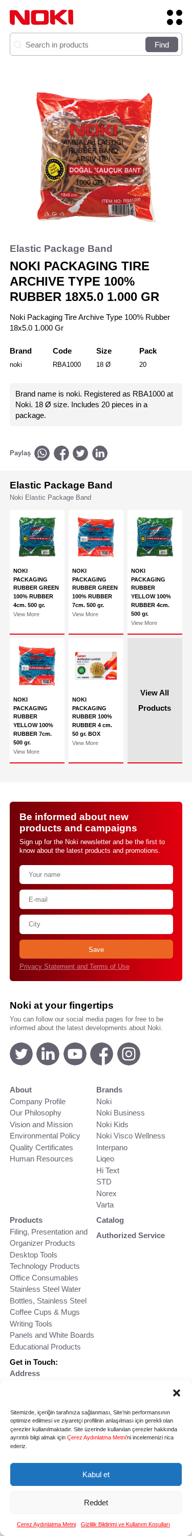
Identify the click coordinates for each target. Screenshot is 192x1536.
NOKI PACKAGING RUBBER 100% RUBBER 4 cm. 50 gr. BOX (92, 716)
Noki (104, 1101)
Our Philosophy (35, 1112)
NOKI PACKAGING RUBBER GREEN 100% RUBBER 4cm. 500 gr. (36, 588)
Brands (109, 1089)
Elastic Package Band (61, 248)
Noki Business (120, 1112)
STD (104, 1181)
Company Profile (38, 1101)
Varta (105, 1204)
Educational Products (45, 1346)
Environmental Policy (45, 1135)
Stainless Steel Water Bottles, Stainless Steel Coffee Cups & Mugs (48, 1300)
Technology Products (45, 1266)
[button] (177, 1393)
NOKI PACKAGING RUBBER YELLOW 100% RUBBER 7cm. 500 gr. (33, 721)
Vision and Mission (41, 1124)
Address (25, 1373)
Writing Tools (31, 1323)
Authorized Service (130, 1235)
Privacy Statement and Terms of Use (74, 966)
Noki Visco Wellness (130, 1135)
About (21, 1089)
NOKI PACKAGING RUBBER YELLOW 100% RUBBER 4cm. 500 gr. (151, 592)
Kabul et (96, 1474)
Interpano (111, 1147)
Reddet (96, 1502)
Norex (106, 1193)
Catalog (110, 1220)
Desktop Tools (33, 1254)
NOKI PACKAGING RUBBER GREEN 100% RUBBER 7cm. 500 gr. (95, 588)
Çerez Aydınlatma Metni (96, 1437)
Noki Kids (112, 1124)
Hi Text (107, 1170)
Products (26, 1220)
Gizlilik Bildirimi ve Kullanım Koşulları (125, 1524)
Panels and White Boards (52, 1335)
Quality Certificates (41, 1147)
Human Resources (41, 1158)
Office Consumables (44, 1277)
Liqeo (105, 1158)
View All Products (154, 700)
